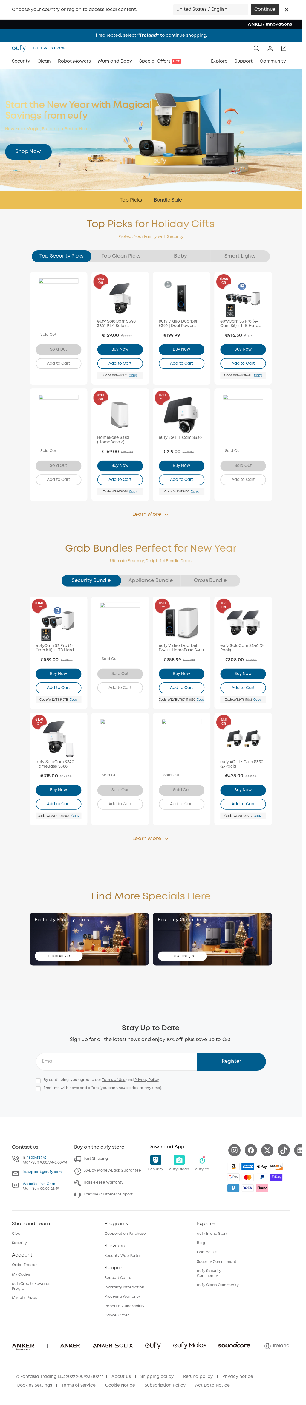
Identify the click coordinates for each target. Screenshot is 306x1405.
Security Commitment (216, 1261)
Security (19, 1243)
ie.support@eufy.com (42, 1172)
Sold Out (58, 349)
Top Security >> (58, 956)
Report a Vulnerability (124, 1306)
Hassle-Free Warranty (103, 1182)
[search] (256, 48)
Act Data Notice (212, 1385)
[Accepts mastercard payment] (247, 1177)
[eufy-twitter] (267, 1150)
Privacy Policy (146, 1080)
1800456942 (36, 1157)
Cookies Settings (34, 1385)
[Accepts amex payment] (247, 1166)
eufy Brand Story (212, 1233)
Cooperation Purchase (125, 1233)
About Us (121, 1376)
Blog (201, 1243)
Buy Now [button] (120, 349)
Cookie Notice (120, 1385)
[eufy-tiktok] (284, 1150)
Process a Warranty (122, 1296)
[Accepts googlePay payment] (233, 1177)
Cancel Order (117, 1315)
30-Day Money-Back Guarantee (112, 1170)
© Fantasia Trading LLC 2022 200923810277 (59, 1376)
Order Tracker (24, 1265)
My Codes (21, 1274)
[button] (287, 10)
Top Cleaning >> (182, 956)
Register (231, 1061)
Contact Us (207, 1252)
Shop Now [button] (28, 151)
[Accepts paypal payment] (262, 1177)
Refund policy (198, 1376)
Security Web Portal (122, 1255)
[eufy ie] (20, 48)
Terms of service (79, 1385)
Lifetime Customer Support (108, 1194)
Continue (264, 9)
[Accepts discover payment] (276, 1166)
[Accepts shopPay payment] (276, 1177)
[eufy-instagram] (234, 1150)
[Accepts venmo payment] (233, 1188)
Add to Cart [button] (58, 363)
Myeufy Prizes (24, 1297)
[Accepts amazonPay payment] (233, 1166)
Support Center (119, 1277)
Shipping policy (157, 1376)
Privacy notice (237, 1376)
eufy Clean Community (218, 1285)
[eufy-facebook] (251, 1150)
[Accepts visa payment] (247, 1188)
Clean (17, 1233)
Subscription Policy (165, 1385)
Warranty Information (124, 1287)
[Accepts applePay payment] (262, 1166)
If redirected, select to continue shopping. (150, 35)
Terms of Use (114, 1080)
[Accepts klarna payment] (262, 1188)
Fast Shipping (96, 1158)
